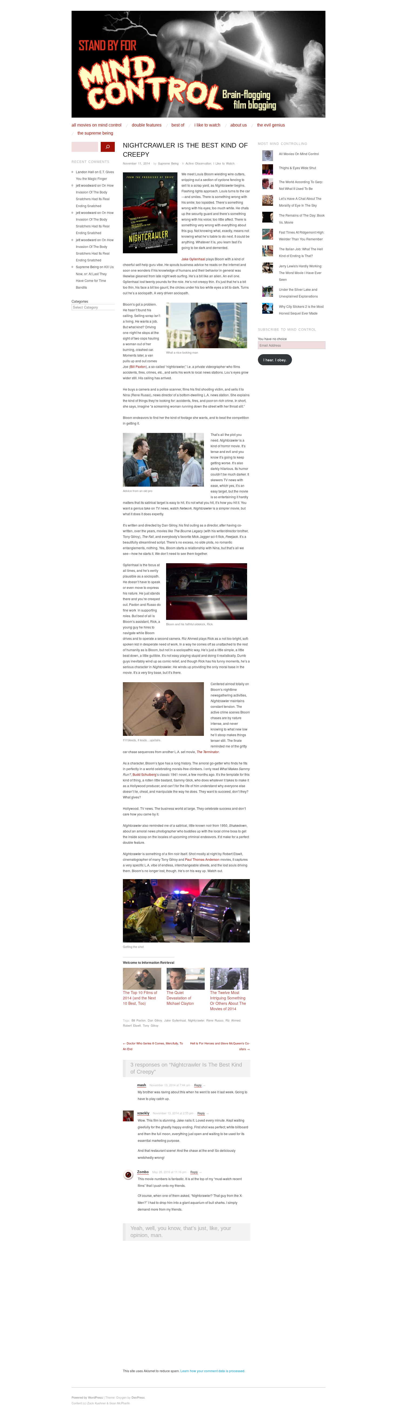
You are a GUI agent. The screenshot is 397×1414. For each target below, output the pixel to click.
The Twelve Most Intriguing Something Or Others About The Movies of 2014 (228, 1000)
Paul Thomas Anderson (202, 859)
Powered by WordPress (87, 1397)
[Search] (108, 147)
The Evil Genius (271, 125)
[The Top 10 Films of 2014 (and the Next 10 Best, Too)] (142, 979)
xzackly (143, 1113)
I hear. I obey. (275, 359)
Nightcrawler (196, 1020)
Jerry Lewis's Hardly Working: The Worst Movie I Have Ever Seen (300, 273)
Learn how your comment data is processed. (212, 1370)
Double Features (147, 125)
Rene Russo (214, 1020)
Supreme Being (168, 163)
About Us (238, 125)
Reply (198, 1085)
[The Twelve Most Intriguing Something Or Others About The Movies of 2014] (229, 979)
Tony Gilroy (151, 1025)
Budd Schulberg (144, 774)
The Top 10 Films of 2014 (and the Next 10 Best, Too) (140, 998)
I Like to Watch (207, 125)
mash (141, 1084)
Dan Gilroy (155, 1020)
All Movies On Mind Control (97, 125)
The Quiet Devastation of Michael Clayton (180, 998)
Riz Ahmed (233, 1020)
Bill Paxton (138, 366)
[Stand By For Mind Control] (198, 66)
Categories (80, 301)
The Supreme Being (95, 133)
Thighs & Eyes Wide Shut (297, 167)
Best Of (177, 125)
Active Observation (198, 163)
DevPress (138, 1397)
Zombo (143, 1171)
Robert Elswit (132, 1025)
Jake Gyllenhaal (193, 259)
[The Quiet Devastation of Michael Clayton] (186, 979)
